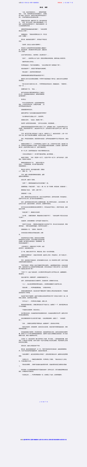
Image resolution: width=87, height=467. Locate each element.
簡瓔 (31, 2)
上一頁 (64, 2)
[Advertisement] (57, 31)
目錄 (68, 2)
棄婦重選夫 (36, 2)
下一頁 (71, 2)
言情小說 (27, 2)
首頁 (22, 2)
